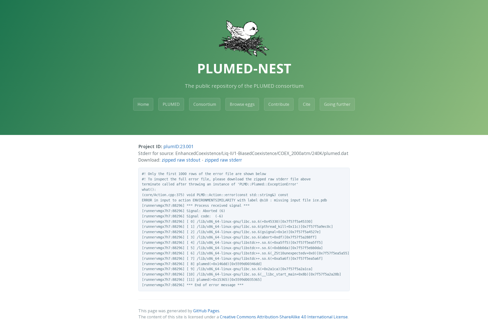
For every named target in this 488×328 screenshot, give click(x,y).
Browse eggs (242, 104)
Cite (306, 104)
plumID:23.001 (178, 146)
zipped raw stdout (181, 160)
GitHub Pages (206, 311)
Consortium (204, 104)
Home (143, 104)
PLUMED (171, 104)
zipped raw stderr (223, 160)
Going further (337, 104)
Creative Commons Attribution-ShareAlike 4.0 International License (284, 317)
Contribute (278, 104)
